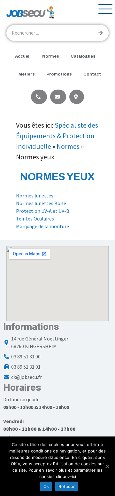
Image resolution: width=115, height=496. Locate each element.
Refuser (66, 486)
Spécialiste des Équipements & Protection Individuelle (57, 136)
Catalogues (83, 56)
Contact (92, 74)
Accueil (23, 56)
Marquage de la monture (42, 226)
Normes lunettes (34, 195)
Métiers (27, 74)
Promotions (59, 74)
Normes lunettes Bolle (41, 203)
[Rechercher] (101, 33)
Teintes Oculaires (35, 218)
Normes (50, 56)
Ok (46, 486)
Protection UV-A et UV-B (42, 211)
